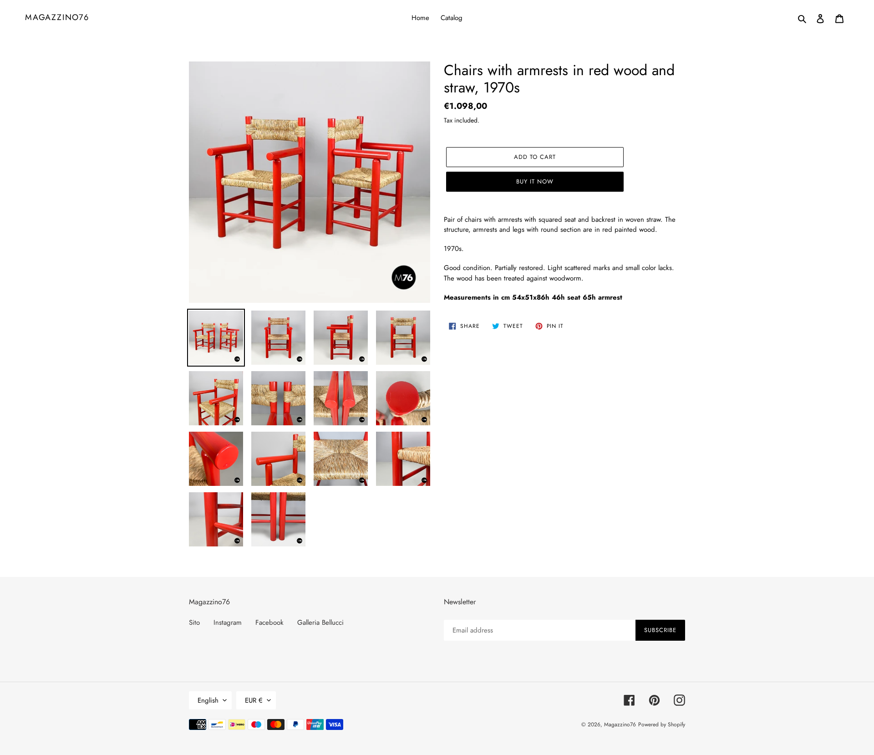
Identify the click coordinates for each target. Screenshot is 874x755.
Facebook (269, 622)
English (208, 700)
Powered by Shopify (661, 724)
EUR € (254, 700)
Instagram (227, 622)
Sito (194, 622)
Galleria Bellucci (320, 622)
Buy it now (535, 181)
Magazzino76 (57, 18)
